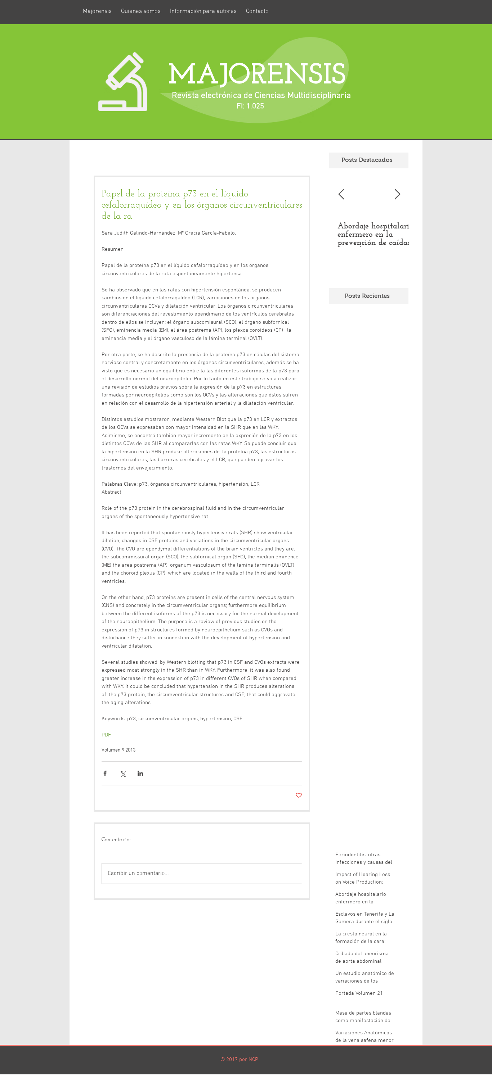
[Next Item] (397, 194)
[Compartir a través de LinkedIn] (140, 773)
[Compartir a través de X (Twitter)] (122, 773)
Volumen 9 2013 (118, 750)
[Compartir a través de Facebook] (105, 773)
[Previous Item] (341, 194)
